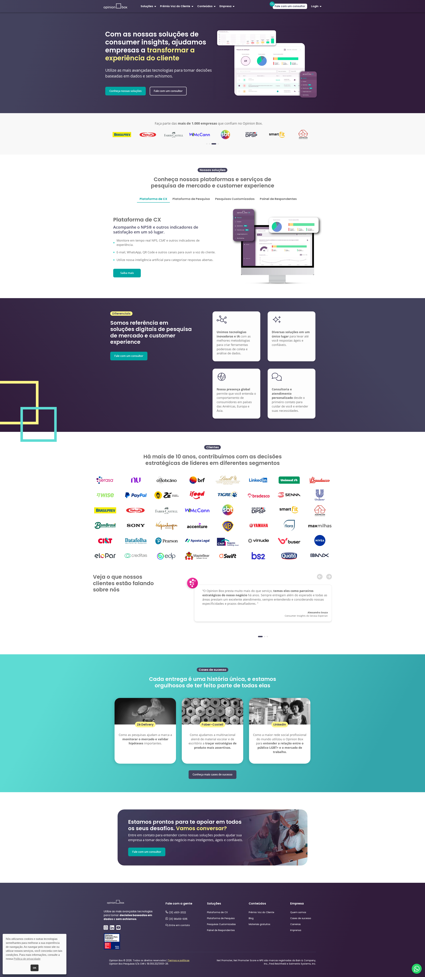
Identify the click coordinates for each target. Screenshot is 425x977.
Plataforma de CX (217, 912)
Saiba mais (127, 273)
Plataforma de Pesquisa (221, 918)
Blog (251, 918)
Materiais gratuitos (259, 924)
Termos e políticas (178, 960)
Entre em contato (179, 925)
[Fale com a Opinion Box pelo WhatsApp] (417, 969)
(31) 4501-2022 (177, 912)
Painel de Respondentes (221, 930)
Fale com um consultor (290, 6)
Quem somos (298, 912)
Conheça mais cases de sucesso (212, 774)
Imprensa (295, 930)
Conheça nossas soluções (125, 91)
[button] (106, 133)
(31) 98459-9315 (178, 919)
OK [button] (34, 968)
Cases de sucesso (300, 918)
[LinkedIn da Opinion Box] (112, 927)
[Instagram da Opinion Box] (106, 927)
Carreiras (295, 924)
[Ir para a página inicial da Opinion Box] (115, 6)
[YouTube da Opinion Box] (118, 927)
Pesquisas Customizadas (221, 924)
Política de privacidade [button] (27, 958)
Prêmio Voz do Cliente (261, 912)
